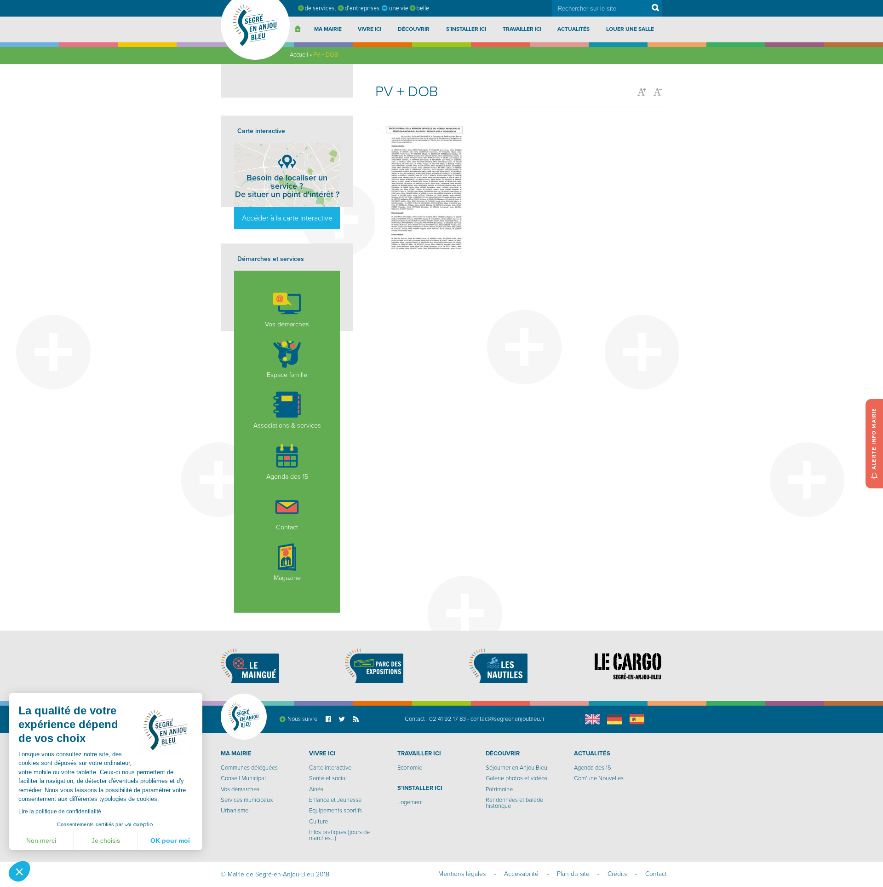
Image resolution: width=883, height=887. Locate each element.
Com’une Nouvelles (599, 778)
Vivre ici (369, 29)
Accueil (299, 54)
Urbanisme (234, 810)
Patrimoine (499, 789)
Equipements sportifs (335, 810)
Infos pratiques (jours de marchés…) (339, 835)
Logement (410, 802)
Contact (287, 527)
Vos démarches (287, 324)
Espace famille (287, 375)
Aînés (316, 789)
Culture (318, 821)
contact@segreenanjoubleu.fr (507, 719)
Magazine (287, 578)
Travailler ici (522, 29)
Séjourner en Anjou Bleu (516, 767)
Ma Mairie (328, 29)
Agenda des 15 (287, 477)
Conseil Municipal (243, 778)
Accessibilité (521, 874)
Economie (409, 767)
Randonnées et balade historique (514, 803)
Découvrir (414, 29)
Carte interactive (330, 767)
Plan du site (573, 874)
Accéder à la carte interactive (287, 218)
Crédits (617, 874)
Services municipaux (247, 800)
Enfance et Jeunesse (335, 800)
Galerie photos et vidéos (516, 778)
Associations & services (287, 425)
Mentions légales (462, 874)
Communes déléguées (249, 767)
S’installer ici (466, 29)
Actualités (573, 29)
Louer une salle (630, 29)
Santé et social (328, 778)
